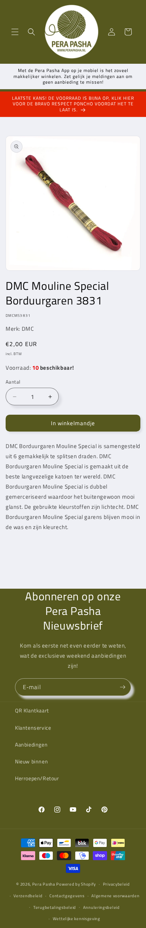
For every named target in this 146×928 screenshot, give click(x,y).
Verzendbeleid (27, 896)
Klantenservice (33, 728)
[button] (15, 32)
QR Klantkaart (32, 710)
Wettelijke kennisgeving (76, 919)
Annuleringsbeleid (101, 907)
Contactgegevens (67, 896)
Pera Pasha (43, 884)
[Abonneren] (122, 687)
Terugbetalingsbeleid (54, 907)
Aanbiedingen (31, 744)
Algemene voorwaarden (115, 896)
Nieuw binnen (31, 761)
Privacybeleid (116, 884)
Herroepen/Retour (37, 778)
